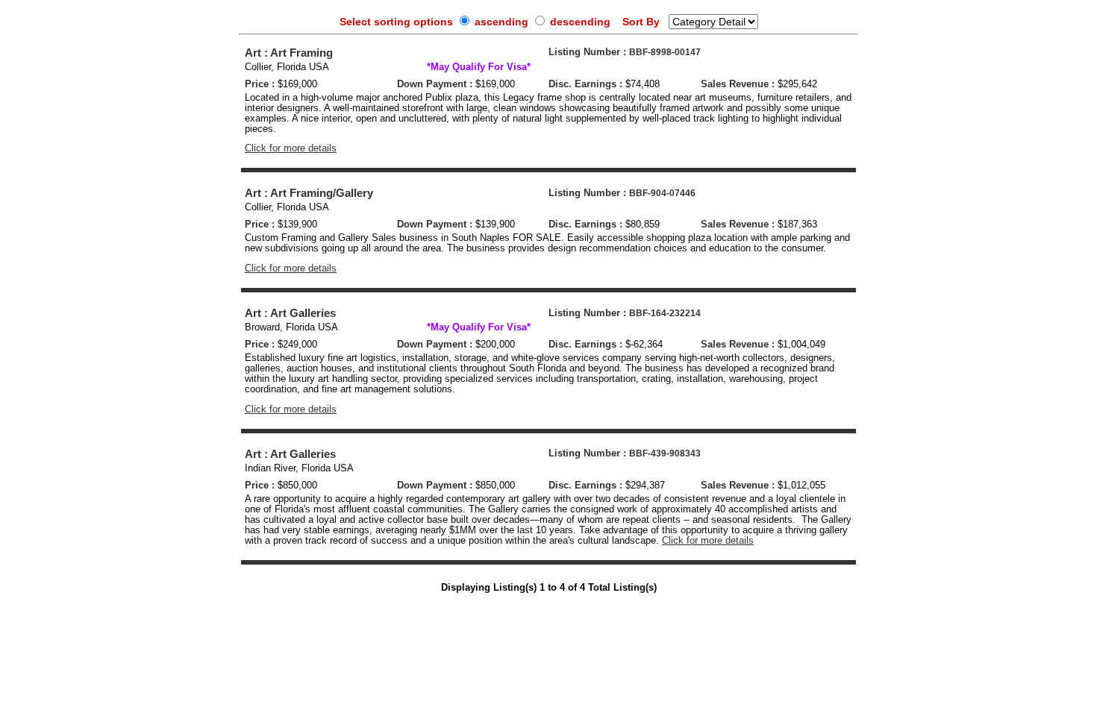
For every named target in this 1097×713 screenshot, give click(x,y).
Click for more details (291, 148)
